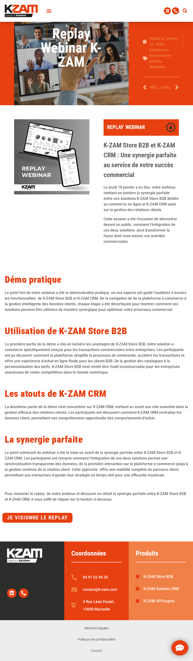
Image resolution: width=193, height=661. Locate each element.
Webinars (157, 67)
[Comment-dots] (179, 647)
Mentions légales (96, 628)
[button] (185, 11)
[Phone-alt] (175, 10)
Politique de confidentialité (96, 639)
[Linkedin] (167, 10)
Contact (96, 651)
